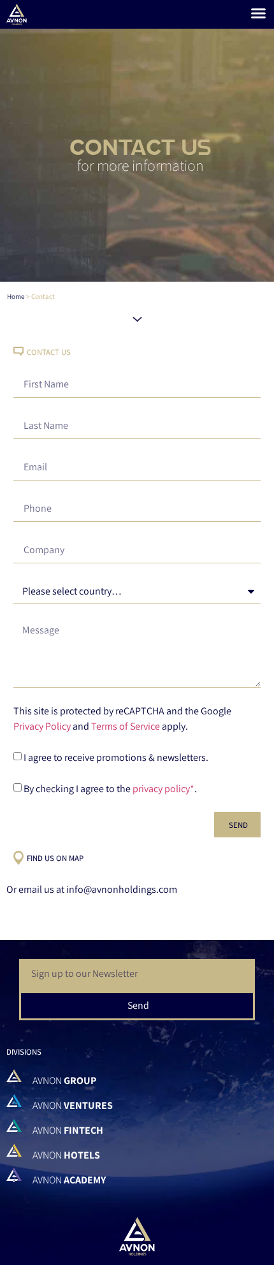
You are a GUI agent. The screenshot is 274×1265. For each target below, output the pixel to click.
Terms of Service (125, 726)
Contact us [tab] (49, 352)
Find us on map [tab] (55, 858)
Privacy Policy (42, 726)
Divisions (23, 1051)
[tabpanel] (137, 604)
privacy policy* (163, 788)
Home (16, 296)
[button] (258, 12)
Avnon (64, 1080)
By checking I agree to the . (110, 788)
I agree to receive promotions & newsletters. (116, 757)
